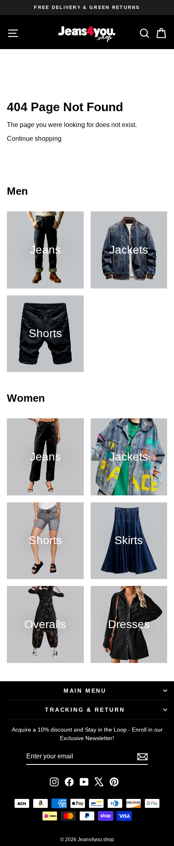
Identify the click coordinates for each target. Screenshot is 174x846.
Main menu (85, 690)
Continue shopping (34, 138)
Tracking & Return (85, 709)
